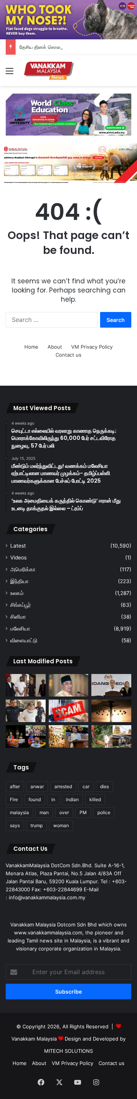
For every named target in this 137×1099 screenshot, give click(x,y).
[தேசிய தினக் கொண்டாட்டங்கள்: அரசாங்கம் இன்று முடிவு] (111, 685)
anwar (37, 786)
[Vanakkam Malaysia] (49, 70)
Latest (18, 546)
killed (95, 799)
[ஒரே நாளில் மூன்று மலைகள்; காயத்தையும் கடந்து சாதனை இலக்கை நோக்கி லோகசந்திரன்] (26, 736)
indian (72, 799)
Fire (14, 799)
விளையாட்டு (23, 640)
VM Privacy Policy (92, 347)
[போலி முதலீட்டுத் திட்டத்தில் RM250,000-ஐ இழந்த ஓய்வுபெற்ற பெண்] (69, 711)
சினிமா (18, 617)
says (15, 825)
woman (61, 825)
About (55, 347)
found (35, 799)
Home (31, 347)
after (15, 786)
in (53, 799)
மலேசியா (20, 628)
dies (104, 786)
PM (83, 812)
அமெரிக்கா (22, 569)
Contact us (68, 355)
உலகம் (17, 593)
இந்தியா (19, 581)
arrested (63, 786)
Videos (18, 557)
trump (36, 825)
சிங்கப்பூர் (20, 605)
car (86, 786)
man (44, 812)
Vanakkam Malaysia (34, 1039)
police (103, 812)
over (64, 812)
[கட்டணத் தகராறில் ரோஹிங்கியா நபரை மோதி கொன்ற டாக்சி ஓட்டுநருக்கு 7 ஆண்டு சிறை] (26, 685)
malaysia (19, 812)
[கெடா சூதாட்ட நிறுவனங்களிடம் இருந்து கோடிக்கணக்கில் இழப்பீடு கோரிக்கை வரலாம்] (69, 685)
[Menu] (9, 73)
